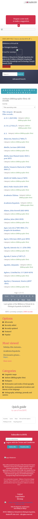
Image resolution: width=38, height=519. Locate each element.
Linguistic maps (11, 374)
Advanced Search (19, 79)
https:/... (5, 357)
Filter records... (8, 114)
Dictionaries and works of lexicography (19, 384)
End (28, 300)
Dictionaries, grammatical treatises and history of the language (18, 388)
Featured (8, 332)
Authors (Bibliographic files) (24, 133)
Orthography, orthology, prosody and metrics (17, 394)
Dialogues (8, 381)
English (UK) (32, 2)
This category (7, 112)
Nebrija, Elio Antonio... (12, 347)
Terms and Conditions (26, 442)
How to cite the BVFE (21, 39)
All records (9, 322)
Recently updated (11, 328)
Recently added (10, 325)
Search (20, 74)
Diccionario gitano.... (11, 355)
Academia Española (11, 351)
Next (23, 300)
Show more (7, 361)
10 (18, 300)
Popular (7, 335)
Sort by (4, 104)
